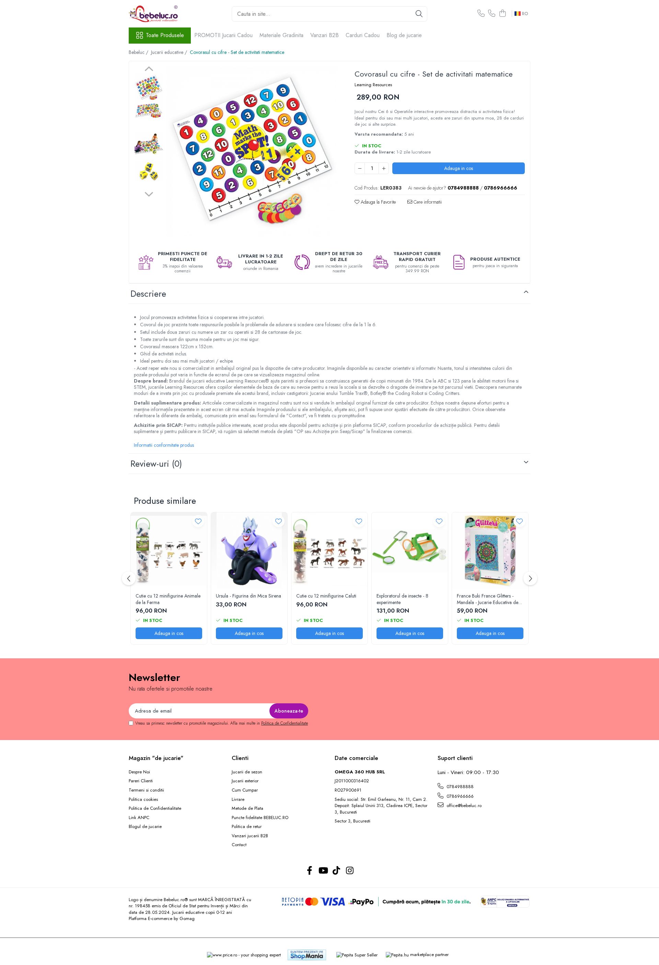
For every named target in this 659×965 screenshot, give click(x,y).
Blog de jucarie (404, 35)
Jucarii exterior (245, 781)
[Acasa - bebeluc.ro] (163, 13)
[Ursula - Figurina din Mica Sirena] (249, 550)
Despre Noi (139, 772)
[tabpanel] (252, 151)
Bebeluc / (139, 52)
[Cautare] (419, 14)
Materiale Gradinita (281, 35)
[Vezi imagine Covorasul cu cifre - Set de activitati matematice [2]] (149, 146)
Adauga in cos (458, 168)
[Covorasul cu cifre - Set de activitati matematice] (252, 151)
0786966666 (459, 796)
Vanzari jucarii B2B (250, 836)
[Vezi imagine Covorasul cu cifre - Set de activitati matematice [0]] (149, 87)
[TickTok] (336, 871)
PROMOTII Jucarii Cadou (223, 35)
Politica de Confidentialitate (284, 723)
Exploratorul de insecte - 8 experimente (402, 599)
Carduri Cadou (363, 35)
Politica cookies (143, 799)
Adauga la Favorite (377, 201)
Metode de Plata (247, 808)
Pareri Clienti (141, 781)
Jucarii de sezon (247, 772)
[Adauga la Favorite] (198, 521)
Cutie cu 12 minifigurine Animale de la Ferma (168, 599)
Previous (149, 69)
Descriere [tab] (148, 293)
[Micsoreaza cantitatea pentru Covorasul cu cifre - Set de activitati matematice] (360, 168)
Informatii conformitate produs (164, 445)
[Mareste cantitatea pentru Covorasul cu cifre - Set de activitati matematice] (384, 168)
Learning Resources (373, 85)
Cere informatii (427, 201)
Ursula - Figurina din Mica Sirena (248, 596)
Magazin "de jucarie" (156, 758)
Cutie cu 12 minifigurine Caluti (326, 596)
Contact (239, 845)
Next (149, 193)
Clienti (240, 758)
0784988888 (459, 786)
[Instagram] (350, 871)
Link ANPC (139, 818)
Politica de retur (247, 827)
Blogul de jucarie (145, 827)
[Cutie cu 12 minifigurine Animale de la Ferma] (169, 550)
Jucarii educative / (169, 52)
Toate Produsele (165, 35)
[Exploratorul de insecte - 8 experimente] (410, 550)
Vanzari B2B (324, 35)
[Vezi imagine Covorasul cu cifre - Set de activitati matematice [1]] (149, 110)
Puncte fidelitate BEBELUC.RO (260, 818)
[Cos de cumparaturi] (502, 14)
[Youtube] (323, 871)
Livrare (238, 799)
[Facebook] (309, 871)
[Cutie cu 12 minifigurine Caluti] (329, 550)
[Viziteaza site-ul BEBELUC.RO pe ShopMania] (307, 955)
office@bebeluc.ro (463, 805)
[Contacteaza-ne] (481, 14)
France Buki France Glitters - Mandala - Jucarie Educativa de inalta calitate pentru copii (487, 599)
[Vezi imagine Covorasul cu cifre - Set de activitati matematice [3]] (149, 171)
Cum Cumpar (245, 790)
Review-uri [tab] (156, 463)
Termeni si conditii (146, 790)
